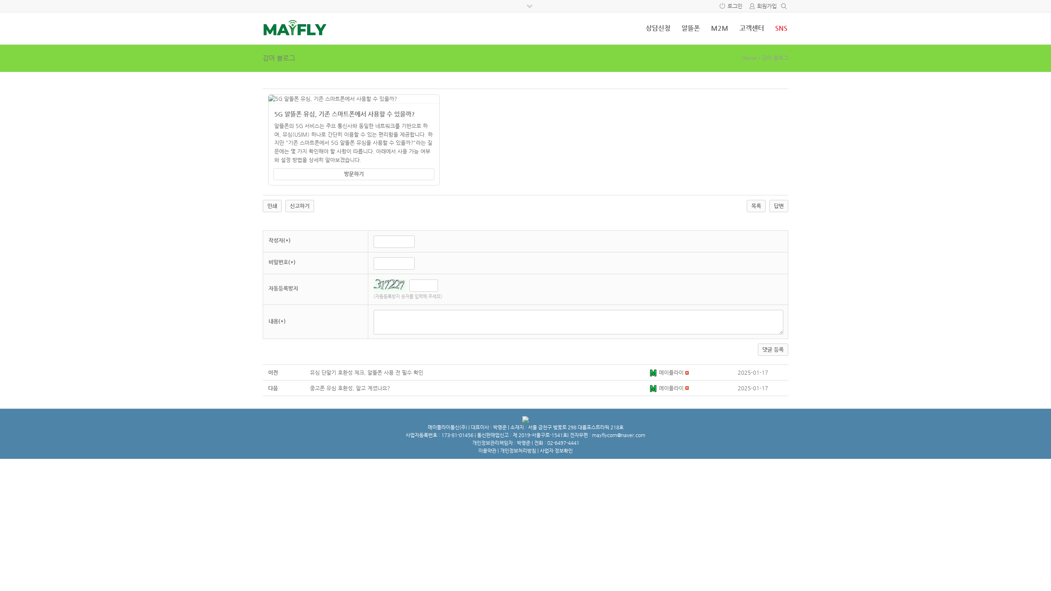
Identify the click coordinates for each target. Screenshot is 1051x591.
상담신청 (658, 28)
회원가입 (767, 6)
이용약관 (487, 451)
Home (749, 58)
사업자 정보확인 (556, 451)
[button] (654, 372)
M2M (719, 28)
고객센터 (751, 28)
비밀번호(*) (282, 262)
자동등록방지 (283, 288)
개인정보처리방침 (518, 451)
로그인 (734, 6)
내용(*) (277, 321)
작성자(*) (279, 240)
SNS (781, 28)
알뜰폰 (691, 28)
